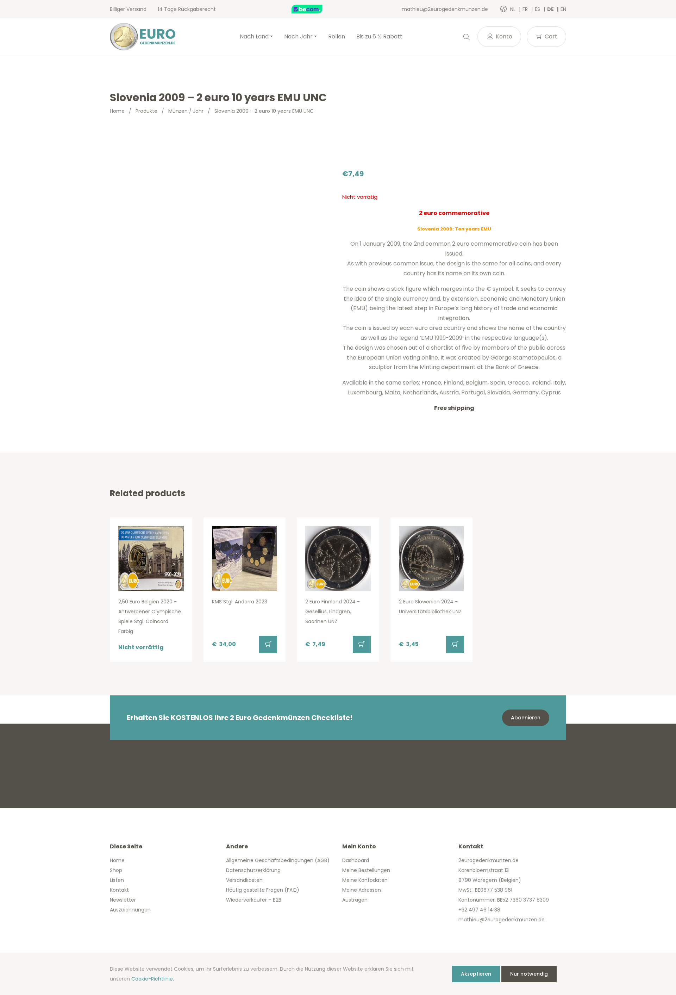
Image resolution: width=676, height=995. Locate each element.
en (563, 9)
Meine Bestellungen (366, 870)
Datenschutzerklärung (253, 870)
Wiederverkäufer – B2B (253, 899)
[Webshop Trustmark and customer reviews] (314, 9)
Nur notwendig (529, 973)
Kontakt (119, 889)
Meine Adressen (361, 889)
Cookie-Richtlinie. (152, 978)
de (551, 9)
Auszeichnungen (130, 909)
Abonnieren (525, 717)
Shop (116, 870)
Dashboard (355, 860)
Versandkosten (244, 880)
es (538, 9)
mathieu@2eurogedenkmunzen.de (445, 9)
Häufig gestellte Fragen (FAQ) (262, 889)
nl (513, 9)
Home (117, 111)
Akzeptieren (476, 973)
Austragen (355, 899)
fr (525, 9)
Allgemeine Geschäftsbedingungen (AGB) (278, 860)
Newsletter (123, 899)
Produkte (146, 111)
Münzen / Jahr (186, 111)
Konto (503, 36)
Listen (117, 880)
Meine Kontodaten (365, 880)
